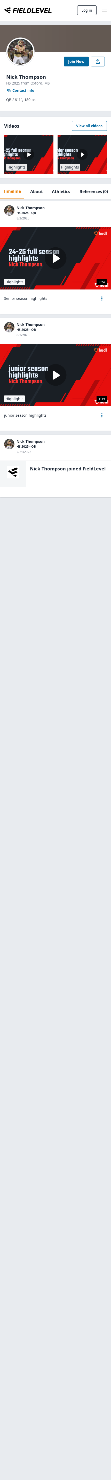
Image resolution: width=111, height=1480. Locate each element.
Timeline (12, 191)
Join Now (76, 61)
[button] (102, 298)
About (36, 191)
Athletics (61, 191)
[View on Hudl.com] (100, 233)
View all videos (89, 125)
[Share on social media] (98, 61)
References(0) (94, 191)
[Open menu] (102, 298)
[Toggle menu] (104, 10)
